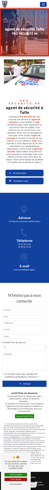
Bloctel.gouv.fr (36, 461)
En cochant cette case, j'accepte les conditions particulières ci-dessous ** (22, 375)
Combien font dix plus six (14, 342)
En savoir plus (19, 173)
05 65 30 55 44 (24, 244)
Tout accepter (16, 474)
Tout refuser (15, 479)
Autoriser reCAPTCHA (24, 416)
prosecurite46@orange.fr (24, 269)
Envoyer (27, 384)
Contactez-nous (20, 181)
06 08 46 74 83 (24, 247)
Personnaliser (16, 484)
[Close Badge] (36, 483)
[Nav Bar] (43, 4)
